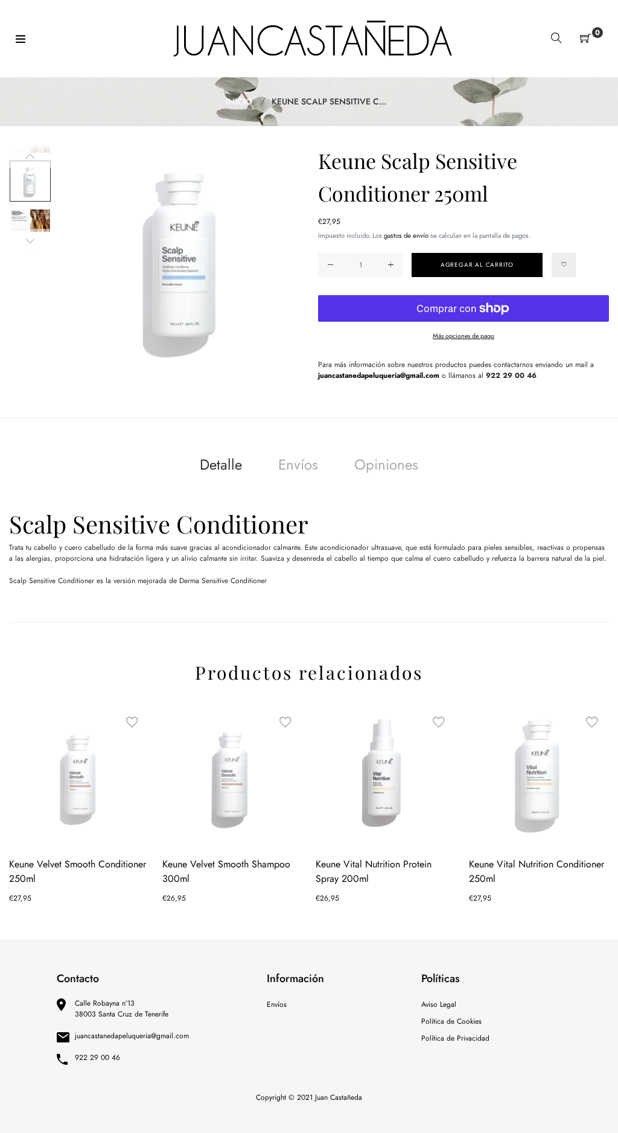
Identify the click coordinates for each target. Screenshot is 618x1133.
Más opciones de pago (463, 335)
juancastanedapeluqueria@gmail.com (378, 375)
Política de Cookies (451, 1021)
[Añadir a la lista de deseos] (564, 265)
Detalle (221, 464)
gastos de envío (406, 235)
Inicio (239, 101)
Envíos (298, 464)
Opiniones (386, 464)
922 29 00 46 (511, 375)
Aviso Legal (438, 1004)
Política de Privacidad (455, 1038)
